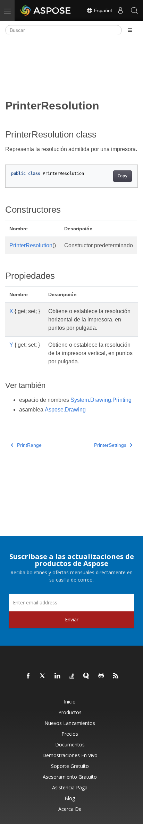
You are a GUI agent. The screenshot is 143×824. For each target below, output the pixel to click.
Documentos (70, 744)
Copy (122, 176)
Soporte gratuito (70, 766)
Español (102, 10)
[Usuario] (120, 10)
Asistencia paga (69, 787)
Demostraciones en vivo (70, 755)
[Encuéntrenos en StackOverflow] (72, 676)
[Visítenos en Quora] (86, 676)
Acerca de (70, 809)
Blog (70, 798)
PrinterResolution (30, 245)
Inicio (70, 701)
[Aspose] (46, 10)
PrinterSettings (110, 445)
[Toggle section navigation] (129, 30)
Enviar (71, 619)
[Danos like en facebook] (28, 676)
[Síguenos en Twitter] (43, 676)
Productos (70, 712)
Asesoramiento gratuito (70, 776)
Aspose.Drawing (65, 410)
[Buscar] (134, 10)
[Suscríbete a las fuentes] (115, 676)
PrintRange (29, 445)
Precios (69, 733)
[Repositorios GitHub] (101, 676)
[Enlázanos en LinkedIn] (57, 676)
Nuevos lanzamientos (69, 723)
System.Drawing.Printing (101, 400)
